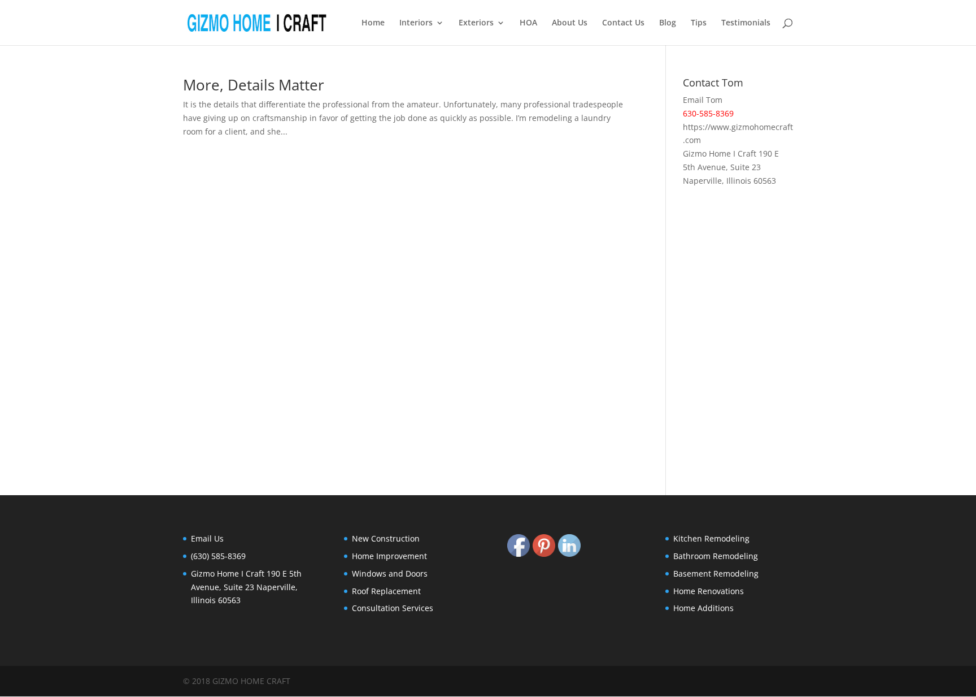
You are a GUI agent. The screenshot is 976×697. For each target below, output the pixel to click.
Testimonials (745, 23)
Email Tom (702, 99)
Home (373, 23)
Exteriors (476, 23)
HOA (528, 23)
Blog (667, 23)
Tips (699, 23)
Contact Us (623, 23)
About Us (569, 23)
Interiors (416, 23)
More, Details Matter (253, 85)
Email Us (207, 538)
